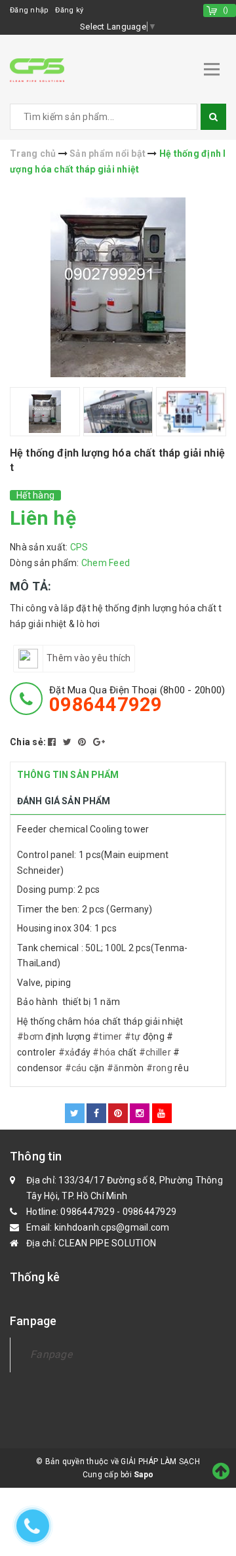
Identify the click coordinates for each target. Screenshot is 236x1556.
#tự (133, 1036)
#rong (159, 1068)
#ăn (116, 1068)
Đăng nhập (29, 10)
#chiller (155, 1052)
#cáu (76, 1068)
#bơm (30, 1036)
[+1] (99, 742)
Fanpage (51, 1354)
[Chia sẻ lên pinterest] (83, 742)
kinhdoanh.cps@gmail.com (112, 1227)
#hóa (103, 1052)
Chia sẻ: (28, 742)
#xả (66, 1052)
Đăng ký (69, 10)
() (226, 10)
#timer (107, 1036)
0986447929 (87, 1211)
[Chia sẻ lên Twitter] (68, 742)
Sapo (143, 1474)
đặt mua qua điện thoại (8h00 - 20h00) (137, 699)
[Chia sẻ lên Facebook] (53, 742)
